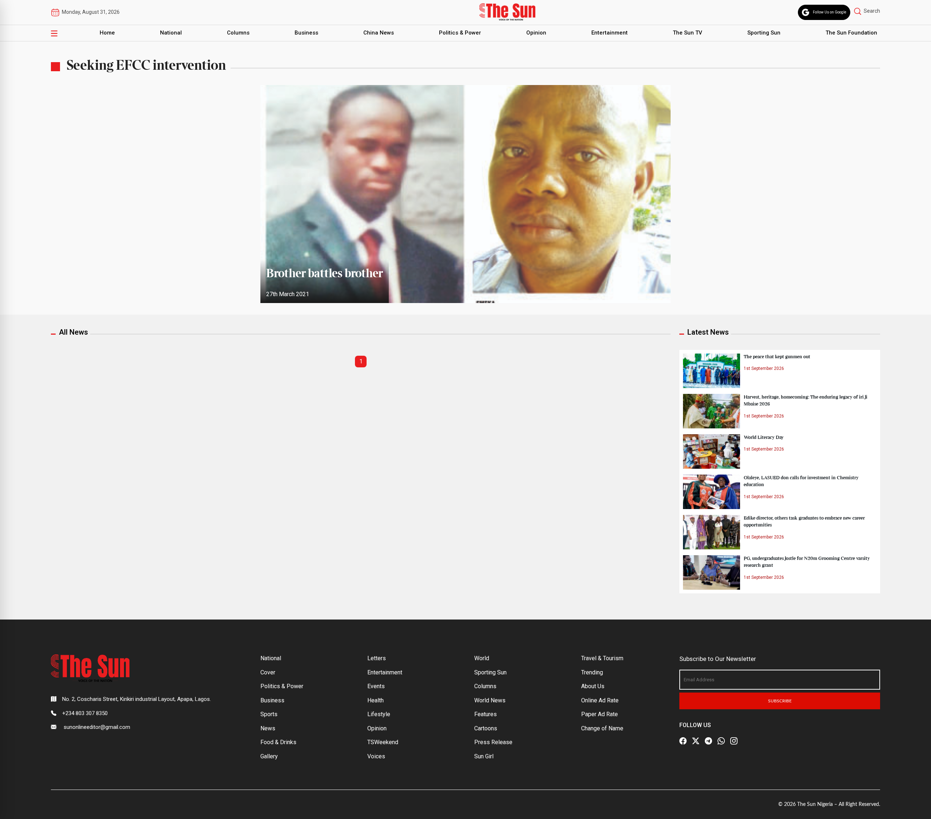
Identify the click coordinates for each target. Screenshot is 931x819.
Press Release (493, 742)
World (481, 658)
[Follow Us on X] (695, 741)
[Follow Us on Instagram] (734, 741)
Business (306, 32)
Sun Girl (484, 756)
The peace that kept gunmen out (777, 357)
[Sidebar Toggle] (54, 33)
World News (490, 700)
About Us (592, 686)
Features (485, 714)
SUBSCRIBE (780, 701)
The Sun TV (687, 32)
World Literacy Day (764, 437)
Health (375, 700)
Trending (592, 672)
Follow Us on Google (829, 12)
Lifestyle (378, 714)
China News (378, 32)
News (267, 728)
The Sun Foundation (851, 32)
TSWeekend (382, 742)
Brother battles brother (324, 274)
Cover (267, 672)
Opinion (536, 32)
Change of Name (602, 728)
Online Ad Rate (600, 700)
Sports (268, 714)
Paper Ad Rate (599, 714)
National (171, 32)
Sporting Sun (763, 32)
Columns (238, 32)
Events (376, 686)
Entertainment (609, 32)
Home (107, 32)
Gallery (269, 756)
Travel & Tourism (602, 658)
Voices (376, 756)
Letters (376, 658)
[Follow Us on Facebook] (683, 741)
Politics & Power (460, 32)
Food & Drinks (278, 742)
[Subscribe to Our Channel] (708, 741)
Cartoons (485, 728)
